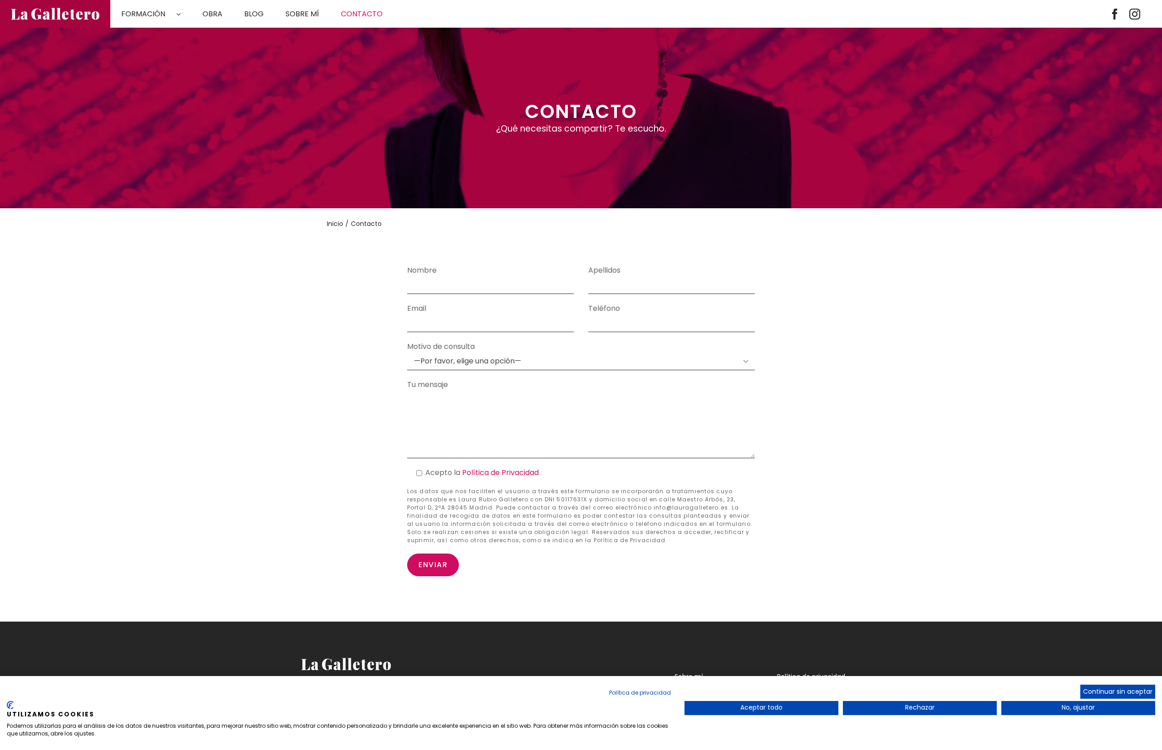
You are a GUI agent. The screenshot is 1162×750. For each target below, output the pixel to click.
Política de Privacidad (500, 472)
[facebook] (1114, 14)
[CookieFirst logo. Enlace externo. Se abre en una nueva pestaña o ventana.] (10, 705)
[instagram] (1134, 14)
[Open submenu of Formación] (184, 14)
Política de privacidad (640, 692)
